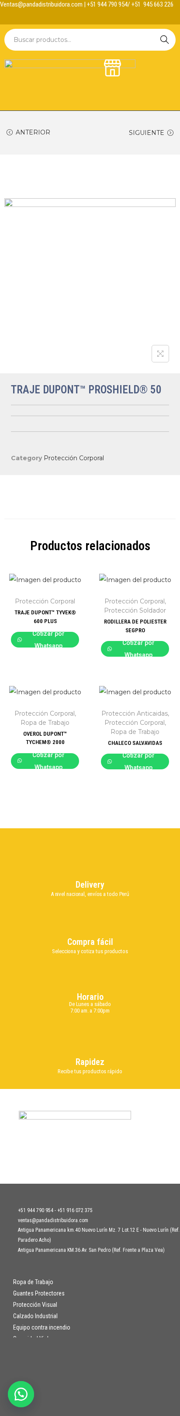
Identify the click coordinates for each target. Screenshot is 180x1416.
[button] (22, 1394)
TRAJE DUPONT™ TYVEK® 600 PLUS (45, 616)
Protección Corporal (74, 458)
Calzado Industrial (35, 1316)
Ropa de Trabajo (45, 723)
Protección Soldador (135, 610)
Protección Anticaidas (134, 713)
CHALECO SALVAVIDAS (135, 743)
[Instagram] (98, 15)
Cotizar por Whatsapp (48, 640)
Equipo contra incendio (41, 1327)
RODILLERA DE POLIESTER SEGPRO (135, 626)
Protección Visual (35, 1304)
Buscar (164, 40)
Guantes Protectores (39, 1293)
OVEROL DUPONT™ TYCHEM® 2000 (45, 738)
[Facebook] (81, 15)
